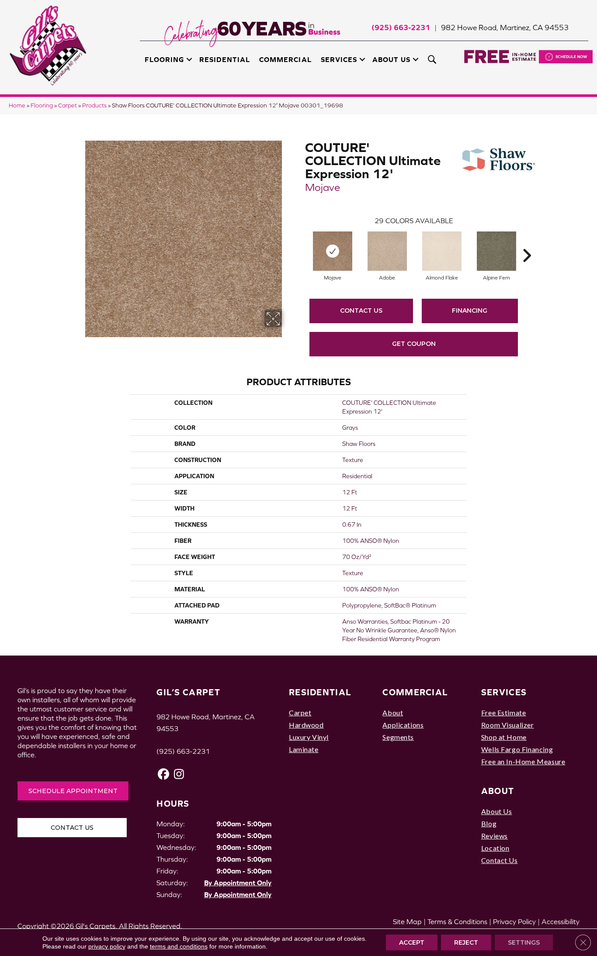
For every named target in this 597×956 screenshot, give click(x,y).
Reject (466, 942)
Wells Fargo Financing (517, 749)
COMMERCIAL (415, 692)
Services (339, 59)
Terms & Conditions (457, 921)
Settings (524, 942)
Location (495, 848)
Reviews (494, 836)
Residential (224, 59)
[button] (189, 59)
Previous (300, 242)
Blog (488, 823)
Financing (469, 310)
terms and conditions (179, 946)
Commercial (285, 59)
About (392, 712)
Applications (402, 725)
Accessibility (560, 921)
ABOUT (497, 791)
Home (17, 105)
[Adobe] (387, 251)
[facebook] (163, 774)
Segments (398, 737)
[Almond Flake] (442, 251)
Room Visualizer (507, 725)
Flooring (164, 59)
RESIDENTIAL (320, 692)
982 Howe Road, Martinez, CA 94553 (505, 27)
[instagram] (179, 774)
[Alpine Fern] (496, 251)
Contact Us (361, 310)
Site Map (407, 921)
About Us (391, 59)
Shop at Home (504, 737)
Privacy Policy (514, 921)
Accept (411, 942)
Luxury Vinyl (309, 737)
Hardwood (306, 725)
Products (94, 105)
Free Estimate (503, 712)
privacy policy (106, 946)
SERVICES (504, 692)
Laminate (304, 749)
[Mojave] (332, 251)
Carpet (67, 105)
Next (526, 242)
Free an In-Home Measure (523, 761)
